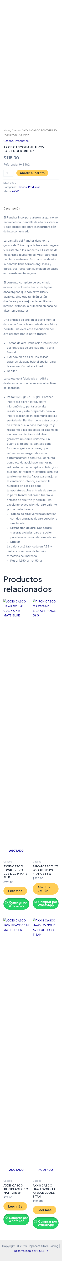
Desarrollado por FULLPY (31, 1251)
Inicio (6, 130)
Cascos (16, 130)
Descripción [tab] (11, 208)
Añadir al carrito (32, 173)
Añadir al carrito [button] (44, 888)
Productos (22, 141)
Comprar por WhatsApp (18, 903)
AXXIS (15, 191)
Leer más (15, 891)
